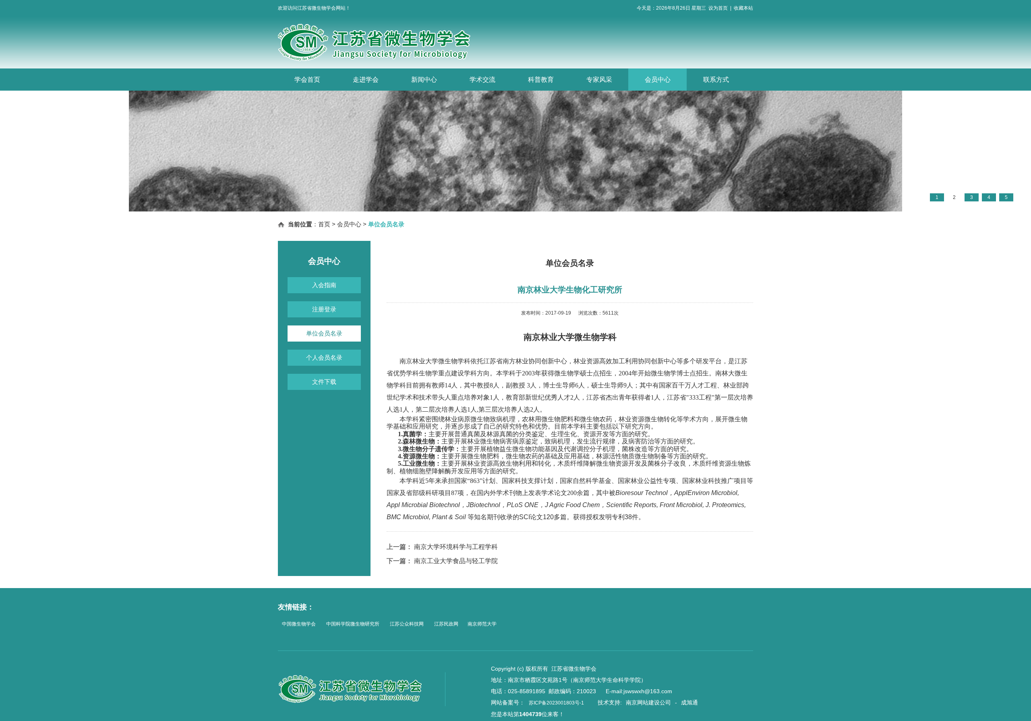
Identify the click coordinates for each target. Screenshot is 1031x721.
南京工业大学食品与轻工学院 (456, 560)
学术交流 (482, 79)
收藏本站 (743, 8)
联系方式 (716, 79)
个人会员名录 (324, 357)
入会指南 (324, 285)
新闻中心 (424, 79)
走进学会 (366, 79)
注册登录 (324, 309)
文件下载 (324, 381)
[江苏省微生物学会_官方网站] (388, 59)
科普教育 (541, 79)
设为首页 (718, 8)
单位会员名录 (324, 333)
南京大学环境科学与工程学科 (456, 546)
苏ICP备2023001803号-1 (556, 703)
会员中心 (658, 79)
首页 (324, 224)
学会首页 (307, 79)
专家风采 (599, 79)
